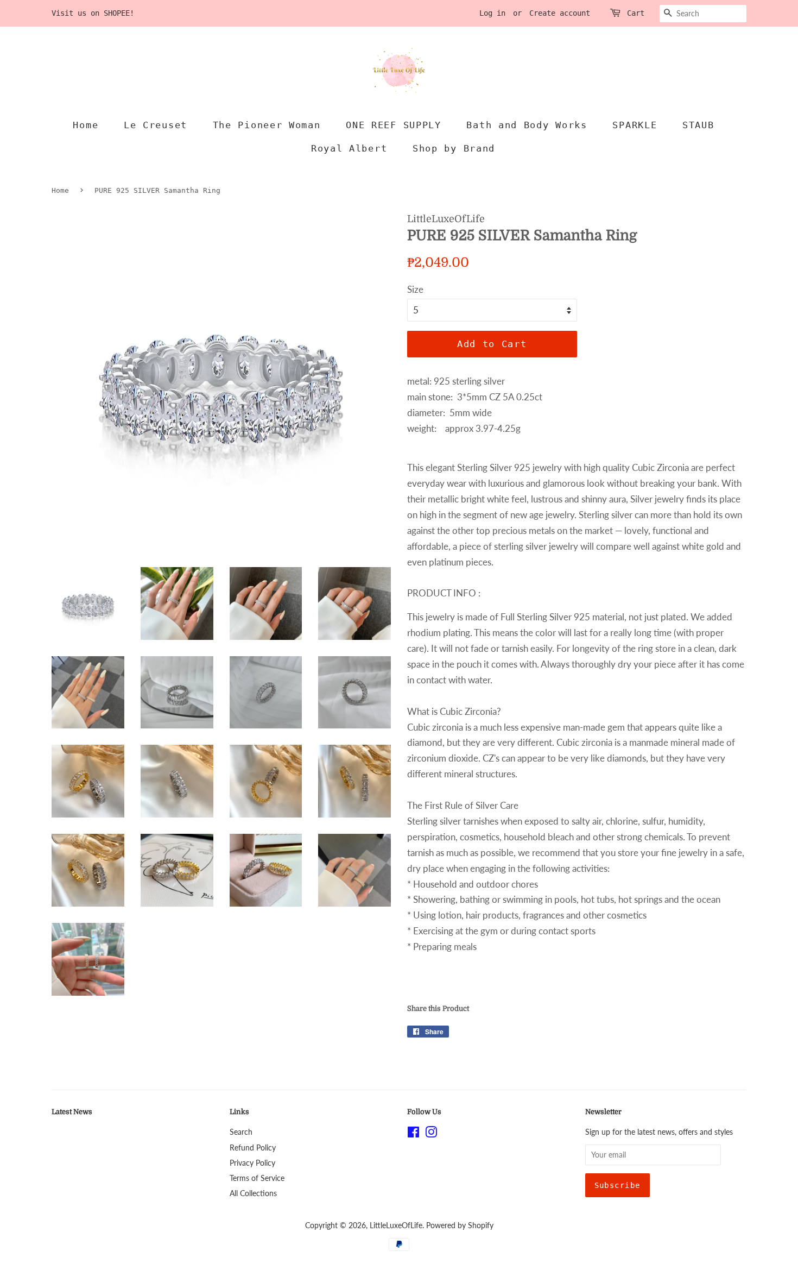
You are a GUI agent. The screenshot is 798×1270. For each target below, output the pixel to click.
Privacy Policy (252, 1162)
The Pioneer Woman (267, 125)
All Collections (253, 1193)
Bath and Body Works (526, 125)
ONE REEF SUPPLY (393, 125)
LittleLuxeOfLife (396, 1225)
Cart (635, 13)
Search (241, 1131)
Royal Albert (349, 148)
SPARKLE (634, 125)
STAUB (698, 125)
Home (85, 125)
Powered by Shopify (459, 1225)
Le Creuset (155, 125)
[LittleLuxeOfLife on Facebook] (413, 1134)
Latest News (72, 1112)
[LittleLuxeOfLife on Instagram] (431, 1134)
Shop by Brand (454, 148)
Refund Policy (253, 1147)
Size (415, 289)
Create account (559, 13)
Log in (492, 13)
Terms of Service (257, 1178)
